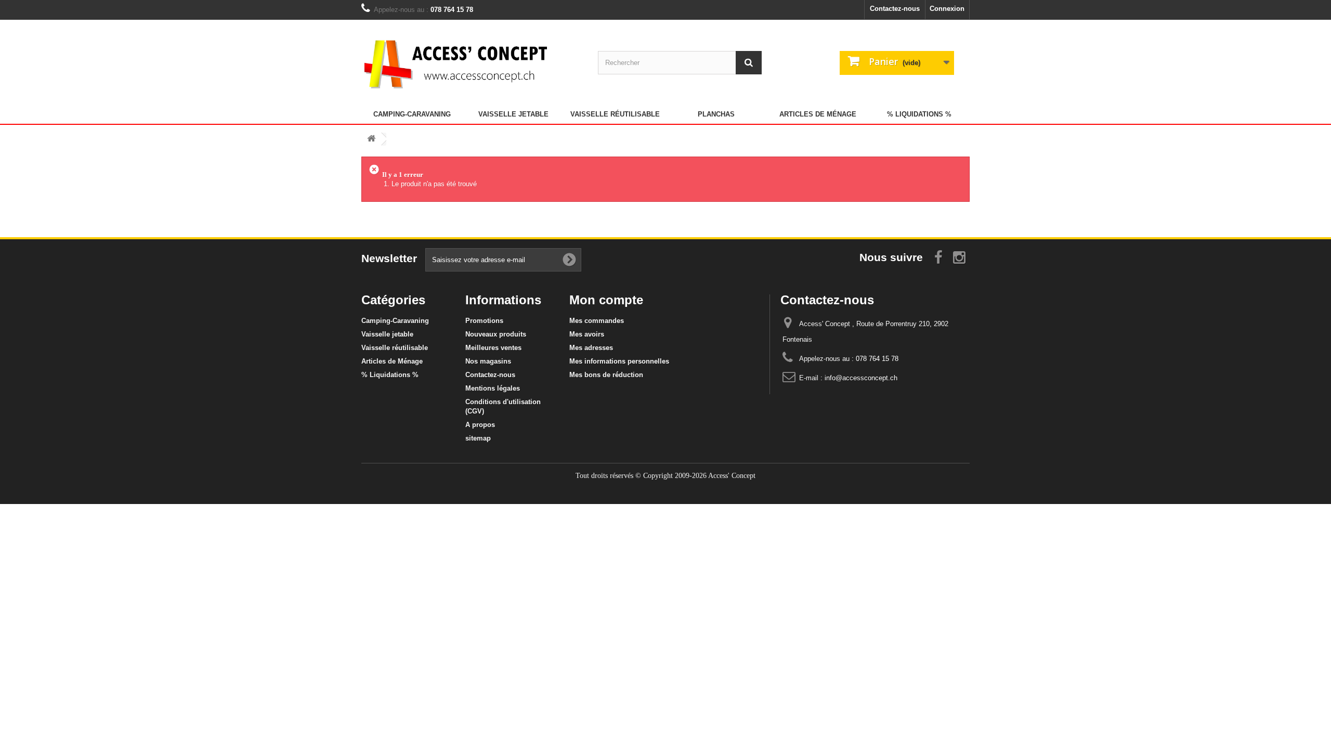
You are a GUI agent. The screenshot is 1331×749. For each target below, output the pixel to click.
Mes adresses (591, 348)
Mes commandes (596, 321)
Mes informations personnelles (619, 361)
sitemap (478, 438)
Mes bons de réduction (606, 375)
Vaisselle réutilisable (615, 114)
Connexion (947, 8)
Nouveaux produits (495, 334)
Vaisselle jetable (513, 114)
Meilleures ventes (493, 348)
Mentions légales (492, 388)
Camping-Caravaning (412, 114)
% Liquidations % (919, 114)
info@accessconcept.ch (861, 378)
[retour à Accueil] (371, 139)
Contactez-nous (895, 8)
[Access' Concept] (457, 63)
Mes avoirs (586, 334)
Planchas (716, 114)
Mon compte (606, 300)
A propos (480, 425)
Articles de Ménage (817, 114)
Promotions (484, 321)
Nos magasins (488, 361)
